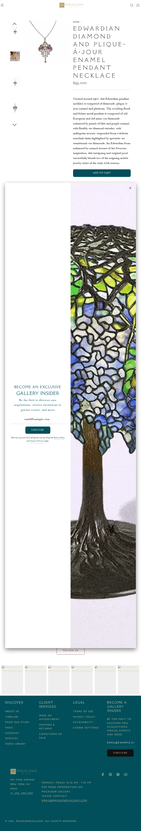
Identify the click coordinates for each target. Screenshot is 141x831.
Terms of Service (37, 441)
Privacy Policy (59, 438)
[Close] (130, 188)
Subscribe (37, 430)
